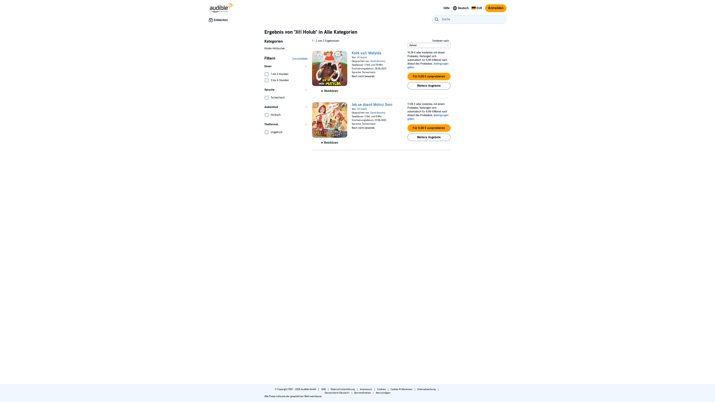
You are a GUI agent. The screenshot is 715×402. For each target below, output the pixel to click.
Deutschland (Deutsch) (337, 392)
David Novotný (378, 61)
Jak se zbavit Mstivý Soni (372, 105)
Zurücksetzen (300, 58)
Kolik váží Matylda (366, 53)
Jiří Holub (362, 57)
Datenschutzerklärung (343, 389)
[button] (286, 66)
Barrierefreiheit (362, 392)
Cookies (381, 389)
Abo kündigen (383, 392)
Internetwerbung (426, 389)
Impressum (366, 389)
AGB (323, 389)
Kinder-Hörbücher (274, 48)
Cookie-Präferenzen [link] (401, 389)
